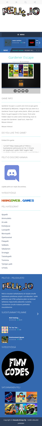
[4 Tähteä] (17, 61)
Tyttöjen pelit (7, 264)
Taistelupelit (7, 256)
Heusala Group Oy (19, 420)
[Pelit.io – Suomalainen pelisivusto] (21, 11)
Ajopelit (5, 214)
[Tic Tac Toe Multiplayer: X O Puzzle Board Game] (5, 330)
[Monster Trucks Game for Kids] (31, 409)
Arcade (4, 222)
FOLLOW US (35, 2)
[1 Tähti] (13, 61)
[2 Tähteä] (14, 61)
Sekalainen (6, 249)
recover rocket (17, 50)
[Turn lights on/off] (15, 91)
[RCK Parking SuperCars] (5, 320)
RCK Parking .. (14, 318)
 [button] (23, 91)
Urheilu (5, 268)
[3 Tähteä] (16, 61)
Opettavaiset (7, 237)
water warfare (16, 40)
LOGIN (7, 2)
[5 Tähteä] (19, 61)
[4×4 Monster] (31, 397)
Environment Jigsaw (16, 337)
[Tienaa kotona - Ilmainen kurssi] (18, 367)
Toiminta (5, 260)
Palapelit (5, 241)
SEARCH (26, 2)
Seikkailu (5, 245)
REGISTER (16, 2)
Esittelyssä (6, 226)
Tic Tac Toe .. (14, 328)
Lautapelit (6, 230)
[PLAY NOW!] (8, 43)
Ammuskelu (6, 218)
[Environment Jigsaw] (5, 339)
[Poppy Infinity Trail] (10, 397)
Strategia (5, 252)
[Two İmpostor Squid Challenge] (21, 397)
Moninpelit (6, 233)
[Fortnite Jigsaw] (21, 409)
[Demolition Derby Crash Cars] (10, 409)
